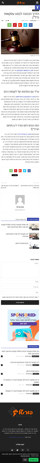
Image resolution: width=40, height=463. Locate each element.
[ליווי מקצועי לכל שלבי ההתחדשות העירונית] (34, 236)
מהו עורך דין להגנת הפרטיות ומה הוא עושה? (30, 187)
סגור (25, 460)
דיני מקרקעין (35, 238)
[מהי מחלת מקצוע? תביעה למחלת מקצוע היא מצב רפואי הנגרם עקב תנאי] (34, 226)
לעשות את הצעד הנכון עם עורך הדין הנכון (10, 187)
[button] (37, 7)
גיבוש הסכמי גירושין (22, 243)
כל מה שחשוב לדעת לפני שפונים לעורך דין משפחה (22, 391)
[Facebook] (28, 450)
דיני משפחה (35, 248)
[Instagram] (23, 450)
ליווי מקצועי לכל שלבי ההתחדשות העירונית (24, 362)
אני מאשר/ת (33, 460)
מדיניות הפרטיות (25, 456)
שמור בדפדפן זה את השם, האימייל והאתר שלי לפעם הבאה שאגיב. (19, 297)
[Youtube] (12, 450)
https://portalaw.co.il (20, 210)
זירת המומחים (35, 10)
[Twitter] (17, 450)
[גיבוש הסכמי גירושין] (34, 245)
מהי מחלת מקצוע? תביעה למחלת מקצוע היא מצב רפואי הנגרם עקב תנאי (14, 225)
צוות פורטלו (33, 20)
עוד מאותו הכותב (21, 219)
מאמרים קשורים (33, 219)
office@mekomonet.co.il (16, 437)
